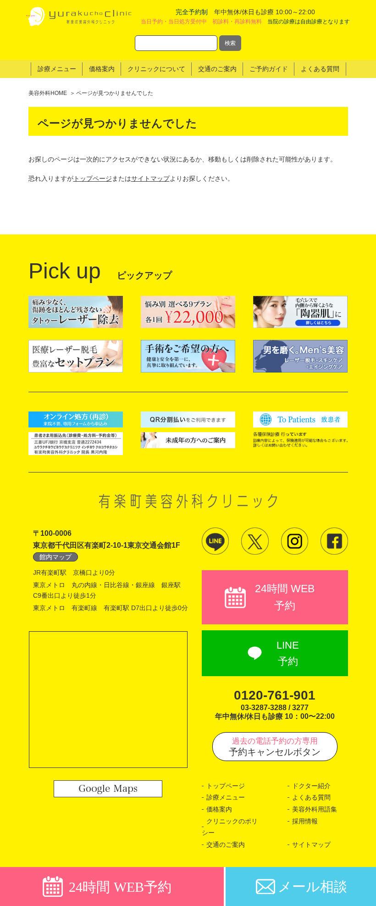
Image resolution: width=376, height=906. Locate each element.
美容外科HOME (47, 93)
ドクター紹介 (311, 785)
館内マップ (55, 557)
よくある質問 (311, 797)
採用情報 (305, 821)
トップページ (92, 178)
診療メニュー (225, 797)
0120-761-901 (274, 695)
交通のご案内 (225, 844)
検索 (230, 43)
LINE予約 (287, 653)
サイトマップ (150, 178)
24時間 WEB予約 (285, 597)
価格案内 (219, 809)
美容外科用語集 (314, 809)
